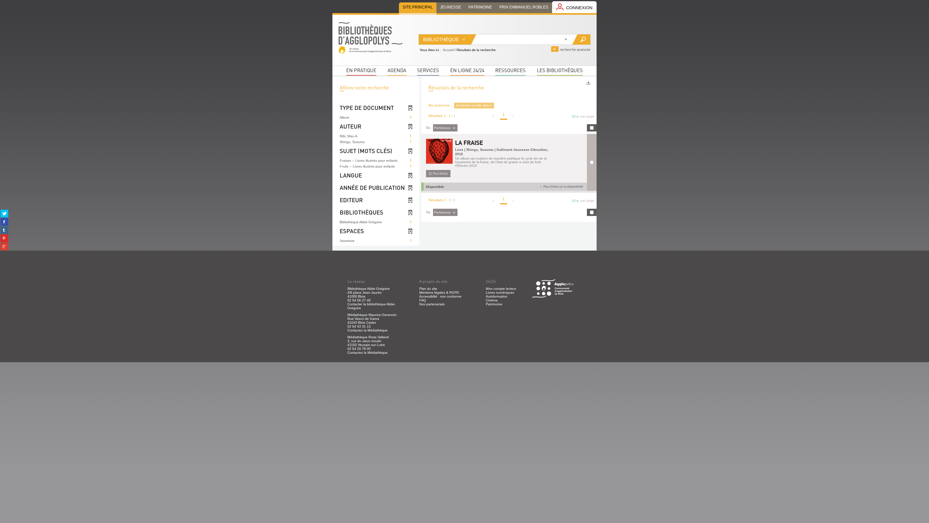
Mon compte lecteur (501, 289)
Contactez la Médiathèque (367, 330)
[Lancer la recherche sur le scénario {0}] (581, 39)
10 (574, 116)
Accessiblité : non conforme (440, 296)
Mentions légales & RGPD (439, 292)
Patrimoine (494, 304)
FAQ (422, 300)
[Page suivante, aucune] (513, 116)
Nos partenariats (432, 304)
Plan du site (428, 289)
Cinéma (492, 300)
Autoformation (496, 296)
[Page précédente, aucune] (493, 116)
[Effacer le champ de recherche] (566, 39)
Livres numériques (500, 292)
